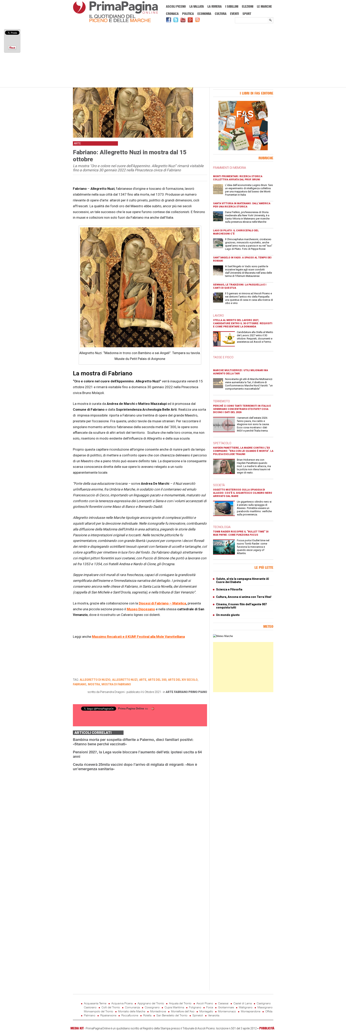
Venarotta (213, 1015)
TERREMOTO (221, 401)
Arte (142, 679)
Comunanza (132, 1007)
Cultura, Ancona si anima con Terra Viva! (243, 596)
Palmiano (89, 1015)
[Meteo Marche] (223, 636)
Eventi (234, 14)
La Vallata (196, 6)
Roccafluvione (129, 1015)
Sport (246, 14)
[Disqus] (140, 825)
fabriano (79, 684)
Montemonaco (227, 1011)
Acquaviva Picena (122, 1003)
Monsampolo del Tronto (98, 1011)
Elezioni (247, 6)
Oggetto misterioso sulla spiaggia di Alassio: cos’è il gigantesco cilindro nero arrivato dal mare (242, 493)
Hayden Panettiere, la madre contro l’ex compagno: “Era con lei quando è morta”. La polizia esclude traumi (243, 451)
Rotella (147, 1015)
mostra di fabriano (116, 684)
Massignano (265, 1007)
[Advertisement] (173, 55)
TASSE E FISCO (223, 357)
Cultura (220, 14)
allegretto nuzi (125, 679)
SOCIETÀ (219, 485)
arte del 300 (157, 679)
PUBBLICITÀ (266, 1028)
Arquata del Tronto (180, 1003)
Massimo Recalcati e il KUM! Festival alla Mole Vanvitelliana (138, 637)
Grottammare (226, 1007)
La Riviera (214, 6)
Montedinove (158, 1011)
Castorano (90, 1007)
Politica (188, 14)
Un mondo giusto (228, 615)
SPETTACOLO (222, 443)
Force (209, 1007)
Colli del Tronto (111, 1007)
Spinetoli (197, 1015)
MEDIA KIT (77, 1028)
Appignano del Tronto (151, 1003)
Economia (204, 14)
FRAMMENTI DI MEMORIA (229, 168)
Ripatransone (108, 1015)
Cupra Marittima (174, 1007)
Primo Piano (197, 692)
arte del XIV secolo (183, 679)
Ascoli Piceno (176, 6)
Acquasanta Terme (95, 1003)
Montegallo (206, 1011)
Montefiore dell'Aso (182, 1011)
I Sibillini (231, 6)
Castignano (264, 1003)
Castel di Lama (242, 1003)
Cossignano (152, 1007)
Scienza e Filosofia (229, 589)
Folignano (195, 1007)
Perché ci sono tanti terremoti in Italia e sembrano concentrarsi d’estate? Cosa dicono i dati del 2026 (242, 409)
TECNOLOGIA (221, 527)
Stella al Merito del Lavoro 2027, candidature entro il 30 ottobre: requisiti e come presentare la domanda (242, 323)
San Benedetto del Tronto (171, 1015)
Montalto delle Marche (131, 1011)
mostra (94, 684)
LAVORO (218, 315)
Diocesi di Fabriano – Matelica (162, 603)
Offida (268, 1011)
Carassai (223, 1003)
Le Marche (264, 6)
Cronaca (172, 14)
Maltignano (245, 1007)
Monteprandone (250, 1011)
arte (169, 692)
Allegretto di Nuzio (95, 679)
